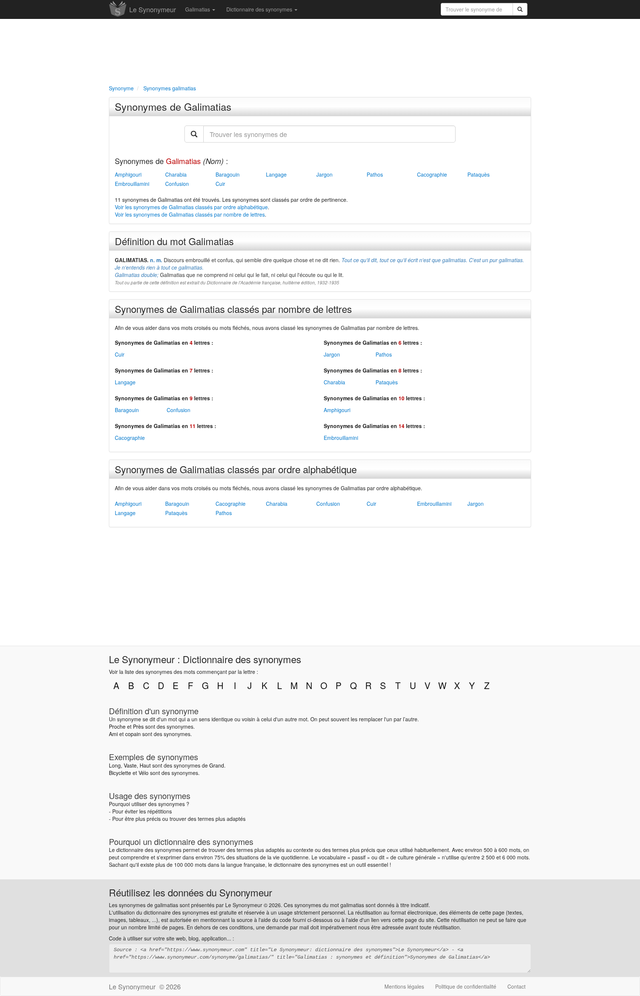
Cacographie (432, 174)
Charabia (176, 174)
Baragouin (228, 174)
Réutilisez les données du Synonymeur (190, 892)
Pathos (375, 174)
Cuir (220, 183)
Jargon (324, 174)
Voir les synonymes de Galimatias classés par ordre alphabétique (191, 207)
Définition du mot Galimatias (174, 241)
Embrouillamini (132, 183)
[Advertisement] (320, 50)
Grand (216, 765)
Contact (516, 986)
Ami (113, 734)
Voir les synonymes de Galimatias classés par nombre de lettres (190, 214)
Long (115, 765)
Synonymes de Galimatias (173, 106)
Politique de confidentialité (465, 986)
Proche (117, 726)
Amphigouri (128, 174)
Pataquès (478, 174)
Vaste (130, 765)
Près (138, 726)
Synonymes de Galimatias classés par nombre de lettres (233, 308)
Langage (276, 174)
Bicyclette (120, 772)
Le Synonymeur (152, 9)
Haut (145, 765)
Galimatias (198, 9)
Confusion (177, 183)
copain (133, 734)
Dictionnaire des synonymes (260, 9)
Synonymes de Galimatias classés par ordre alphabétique (236, 469)
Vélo (144, 772)
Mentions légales (404, 986)
